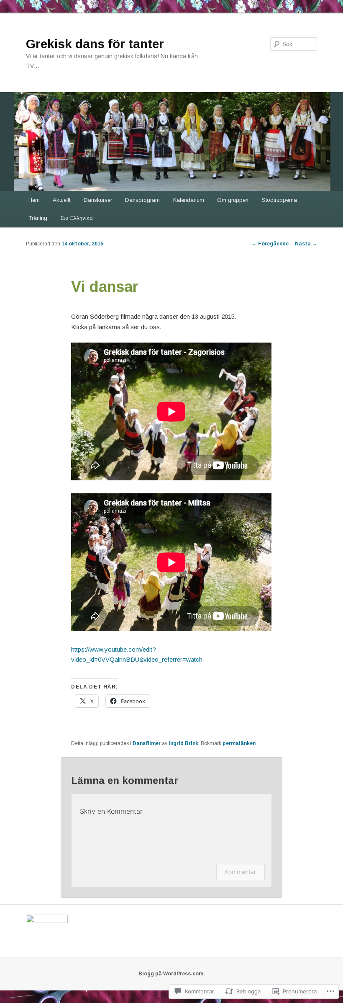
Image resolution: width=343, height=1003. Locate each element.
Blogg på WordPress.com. (171, 974)
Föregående (270, 244)
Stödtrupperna (279, 200)
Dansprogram (142, 200)
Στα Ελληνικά (76, 218)
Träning (37, 218)
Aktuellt (61, 200)
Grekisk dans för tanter (95, 44)
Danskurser (98, 200)
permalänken (239, 743)
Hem (34, 200)
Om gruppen (232, 200)
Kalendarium (188, 200)
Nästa (306, 244)
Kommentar (240, 871)
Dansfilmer (147, 743)
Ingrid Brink (183, 743)
